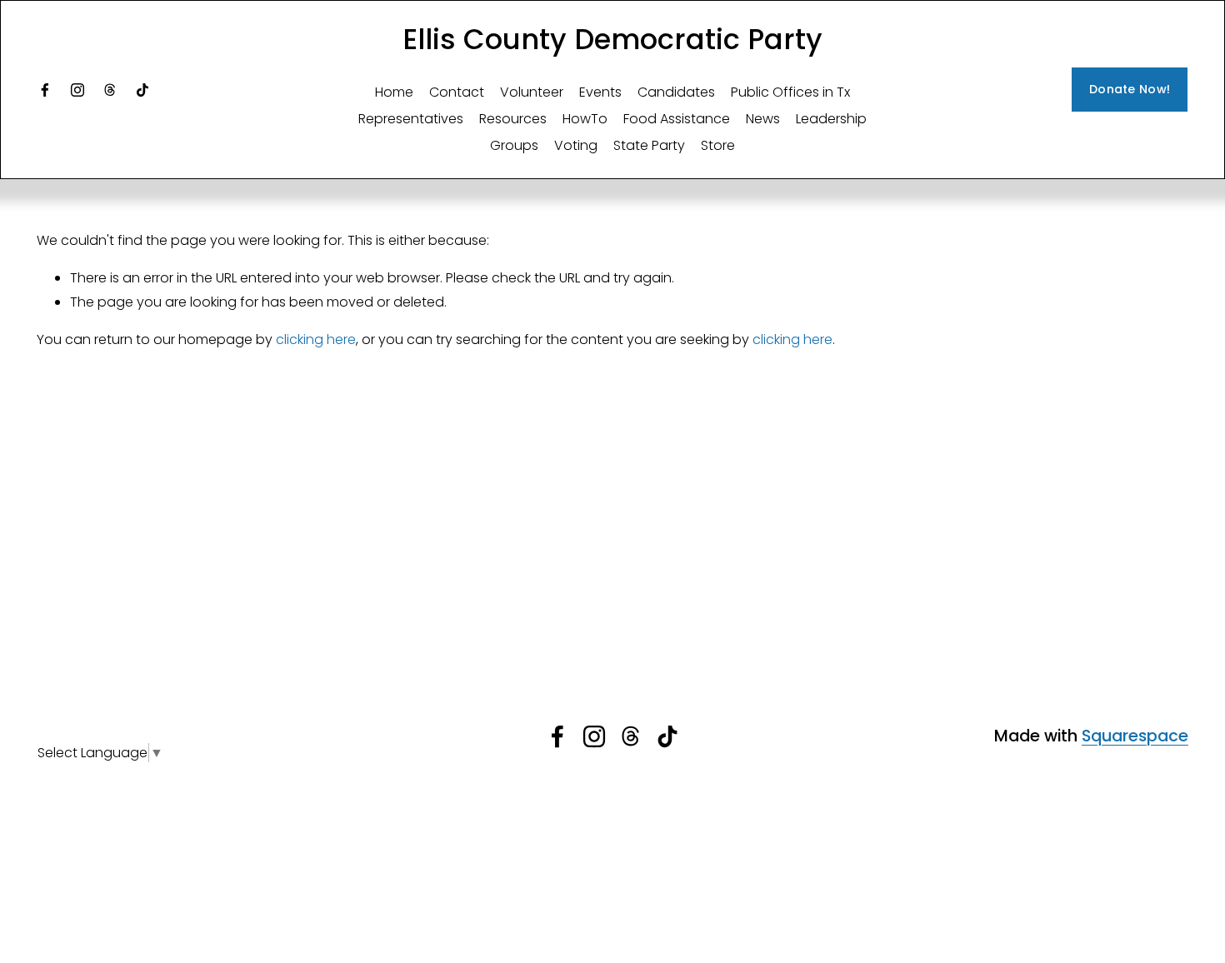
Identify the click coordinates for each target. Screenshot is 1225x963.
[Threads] (110, 90)
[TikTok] (142, 90)
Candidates (676, 92)
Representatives (410, 118)
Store (718, 145)
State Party (649, 145)
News (763, 118)
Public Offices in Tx (790, 92)
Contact (456, 92)
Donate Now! (1129, 89)
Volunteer (531, 92)
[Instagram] (77, 90)
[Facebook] (45, 90)
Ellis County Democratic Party (612, 39)
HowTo (585, 118)
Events (600, 92)
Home (394, 92)
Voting (576, 145)
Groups (514, 145)
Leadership (831, 118)
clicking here (316, 339)
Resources (513, 118)
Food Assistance (676, 118)
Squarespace (1135, 736)
